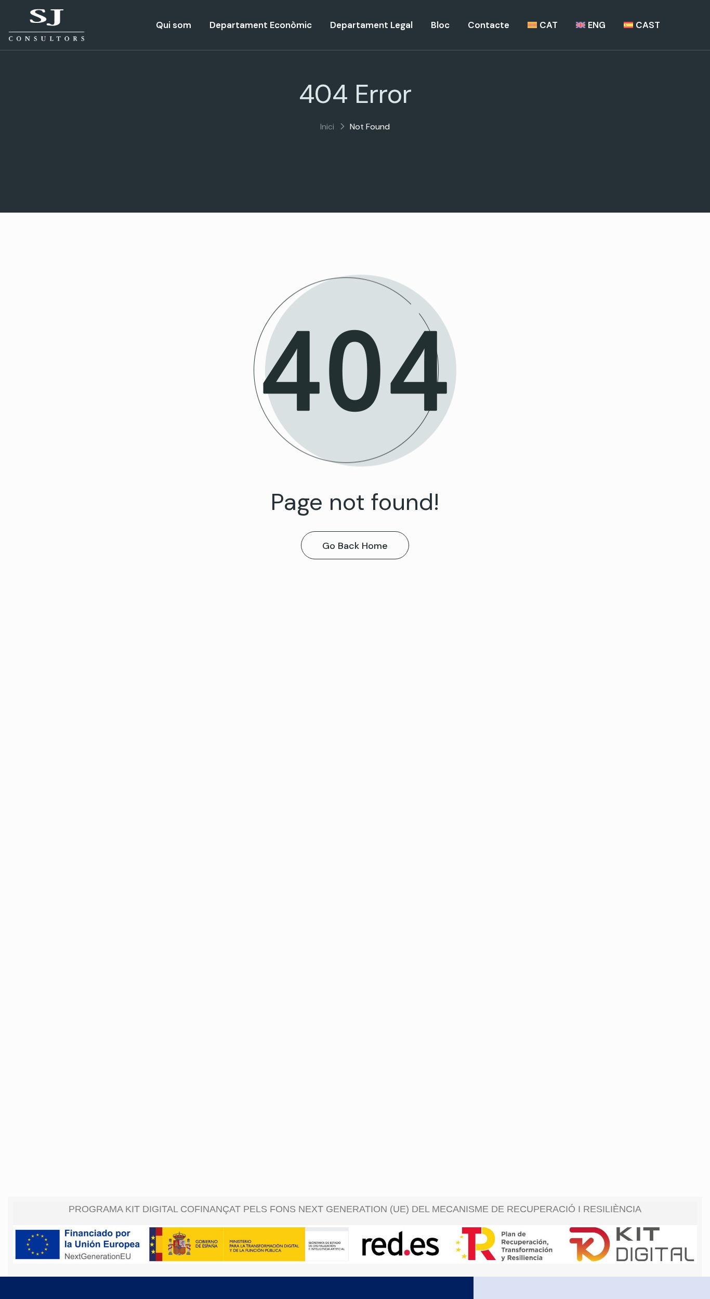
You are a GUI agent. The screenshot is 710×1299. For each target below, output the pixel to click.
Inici (327, 126)
